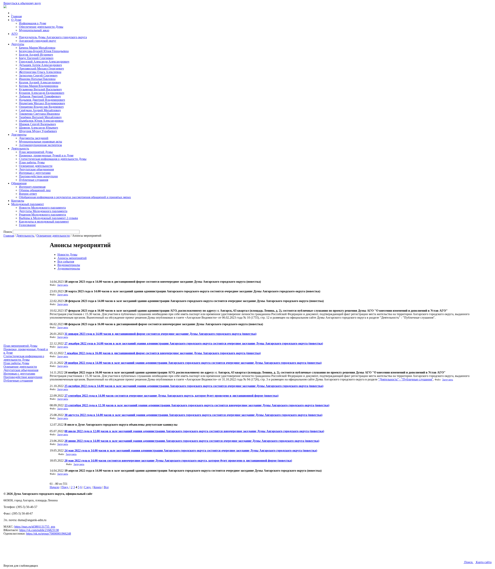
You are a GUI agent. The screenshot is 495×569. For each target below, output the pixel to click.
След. (87, 487)
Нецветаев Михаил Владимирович (42, 103)
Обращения (18, 183)
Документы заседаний (33, 138)
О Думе (16, 19)
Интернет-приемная (32, 186)
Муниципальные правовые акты (40, 141)
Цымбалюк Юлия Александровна (41, 120)
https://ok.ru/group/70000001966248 (48, 533)
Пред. (65, 487)
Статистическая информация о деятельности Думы (52, 159)
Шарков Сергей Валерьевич (37, 124)
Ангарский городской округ (37, 40)
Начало (54, 487)
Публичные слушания (33, 179)
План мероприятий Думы (36, 152)
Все (106, 487)
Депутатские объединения (36, 169)
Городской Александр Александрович (44, 61)
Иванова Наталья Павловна (37, 79)
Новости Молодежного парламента (42, 207)
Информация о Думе (32, 23)
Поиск (468, 562)
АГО (14, 33)
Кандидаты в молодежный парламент (44, 221)
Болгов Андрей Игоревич (36, 54)
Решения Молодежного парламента (42, 214)
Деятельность (20, 148)
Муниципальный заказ (34, 30)
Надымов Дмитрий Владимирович (42, 99)
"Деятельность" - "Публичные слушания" (405, 379)
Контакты (17, 200)
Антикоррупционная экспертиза (40, 145)
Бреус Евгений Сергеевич (36, 58)
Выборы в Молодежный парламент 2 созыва (48, 218)
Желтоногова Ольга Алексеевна (40, 72)
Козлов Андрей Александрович (40, 82)
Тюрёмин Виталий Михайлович (40, 117)
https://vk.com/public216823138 (39, 530)
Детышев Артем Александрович (40, 65)
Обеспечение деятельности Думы (41, 26)
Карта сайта (483, 562)
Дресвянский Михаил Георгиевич (41, 68)
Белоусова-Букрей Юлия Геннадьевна (44, 51)
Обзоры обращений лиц (35, 190)
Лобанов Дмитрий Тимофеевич (40, 96)
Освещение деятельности (35, 166)
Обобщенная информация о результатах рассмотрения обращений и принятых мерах (75, 197)
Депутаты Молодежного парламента (43, 211)
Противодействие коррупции (38, 176)
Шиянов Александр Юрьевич (38, 127)
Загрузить (62, 284)
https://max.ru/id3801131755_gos (34, 526)
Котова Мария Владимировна (38, 86)
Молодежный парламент (27, 204)
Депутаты (17, 44)
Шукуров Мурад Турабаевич (38, 131)
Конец (97, 487)
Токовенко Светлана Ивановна (39, 113)
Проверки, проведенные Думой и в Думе (46, 155)
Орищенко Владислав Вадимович (41, 106)
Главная (16, 16)
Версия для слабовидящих (20, 565)
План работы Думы (32, 162)
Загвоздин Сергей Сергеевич (38, 75)
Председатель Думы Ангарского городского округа (53, 37)
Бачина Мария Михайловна (37, 47)
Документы (18, 134)
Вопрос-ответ (28, 193)
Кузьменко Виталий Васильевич (40, 89)
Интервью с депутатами (35, 172)
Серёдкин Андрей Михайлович (40, 110)
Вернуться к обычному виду (22, 3)
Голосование (27, 225)
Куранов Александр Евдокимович (41, 92)
